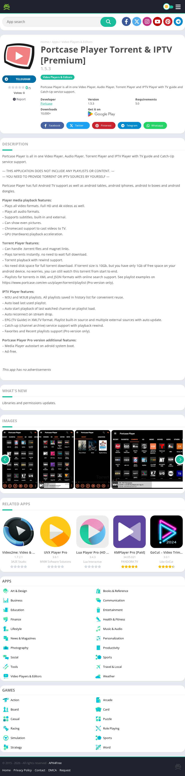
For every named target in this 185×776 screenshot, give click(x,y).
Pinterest (106, 125)
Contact (40, 770)
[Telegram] (178, 21)
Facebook (54, 125)
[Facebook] (126, 21)
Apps (55, 42)
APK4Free (55, 763)
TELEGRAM (23, 79)
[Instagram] (147, 21)
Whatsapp (157, 125)
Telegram (132, 125)
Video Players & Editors (77, 42)
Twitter (79, 125)
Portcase (46, 103)
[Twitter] (136, 21)
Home (45, 42)
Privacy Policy (23, 770)
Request (65, 770)
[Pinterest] (167, 21)
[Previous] (5, 459)
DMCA (52, 770)
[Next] (180, 459)
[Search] (108, 22)
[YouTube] (157, 21)
